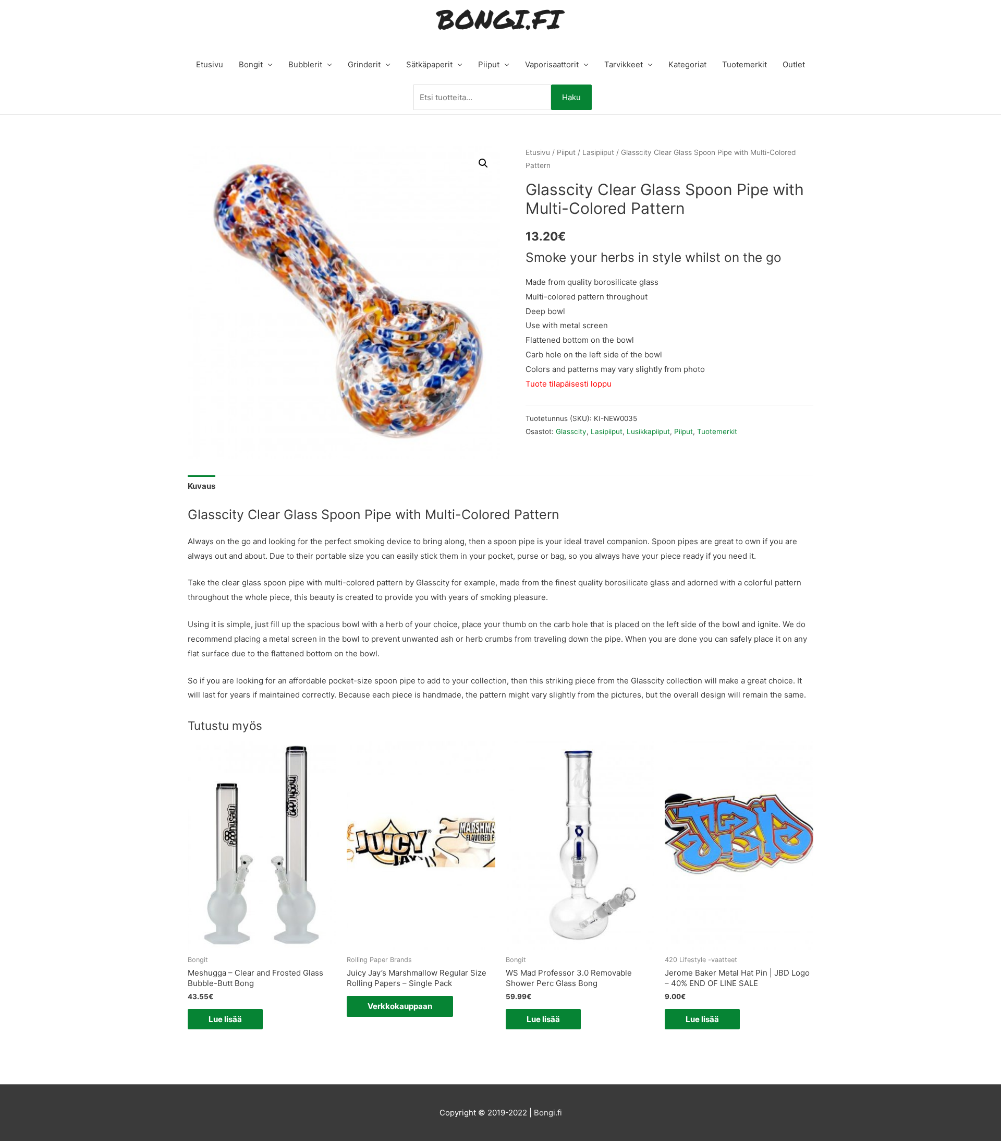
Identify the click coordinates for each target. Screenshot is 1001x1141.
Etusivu (209, 64)
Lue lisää (225, 1019)
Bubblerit (305, 64)
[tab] (201, 486)
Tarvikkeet (623, 64)
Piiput (488, 64)
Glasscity (571, 431)
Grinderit (364, 64)
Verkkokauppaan (400, 1006)
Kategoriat (687, 64)
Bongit (251, 64)
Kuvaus (201, 486)
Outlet (794, 64)
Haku (571, 97)
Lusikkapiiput (648, 431)
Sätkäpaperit (429, 64)
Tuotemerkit (744, 64)
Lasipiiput (598, 152)
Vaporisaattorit (552, 64)
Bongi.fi (548, 1113)
